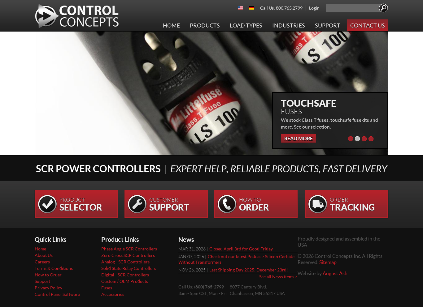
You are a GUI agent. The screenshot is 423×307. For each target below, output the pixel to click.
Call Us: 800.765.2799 (281, 8)
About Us (44, 255)
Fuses (106, 287)
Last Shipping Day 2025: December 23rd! (248, 269)
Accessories (112, 294)
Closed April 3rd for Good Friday (241, 248)
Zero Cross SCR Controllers (128, 255)
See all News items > (278, 276)
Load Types (246, 25)
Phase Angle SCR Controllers (129, 248)
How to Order (48, 274)
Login (314, 8)
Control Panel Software (57, 294)
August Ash (335, 273)
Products (205, 25)
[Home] (77, 16)
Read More (298, 138)
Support (327, 25)
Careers (42, 261)
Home (171, 25)
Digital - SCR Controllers (125, 274)
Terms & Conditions (54, 268)
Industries (288, 25)
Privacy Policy (48, 287)
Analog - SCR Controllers (125, 261)
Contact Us (367, 25)
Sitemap (328, 262)
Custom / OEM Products (124, 281)
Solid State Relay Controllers (128, 268)
